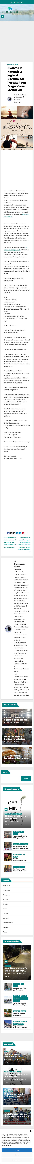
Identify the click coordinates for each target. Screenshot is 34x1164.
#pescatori (17, 102)
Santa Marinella (8, 922)
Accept (17, 1150)
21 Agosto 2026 (11, 821)
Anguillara (11, 64)
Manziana (6, 899)
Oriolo (5, 909)
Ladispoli (6, 918)
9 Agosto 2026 (11, 973)
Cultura (14, 813)
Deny (17, 1155)
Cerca (5, 772)
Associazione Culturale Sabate (21, 670)
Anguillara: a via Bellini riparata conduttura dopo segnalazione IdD (16, 971)
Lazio (26, 844)
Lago (16, 64)
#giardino (17, 100)
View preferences (17, 1160)
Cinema (22, 854)
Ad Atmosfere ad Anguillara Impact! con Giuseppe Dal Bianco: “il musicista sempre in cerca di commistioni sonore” (24, 543)
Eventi (15, 856)
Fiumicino (6, 927)
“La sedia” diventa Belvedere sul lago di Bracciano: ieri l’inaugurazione (19, 1005)
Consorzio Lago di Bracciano (18, 998)
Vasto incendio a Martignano (19, 1014)
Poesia (15, 986)
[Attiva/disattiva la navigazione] (31, 16)
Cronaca (23, 1011)
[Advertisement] (17, 44)
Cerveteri (6, 913)
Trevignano (6, 895)
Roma (5, 932)
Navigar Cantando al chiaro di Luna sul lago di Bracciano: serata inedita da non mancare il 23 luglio (10, 542)
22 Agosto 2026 (11, 1059)
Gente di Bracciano (20, 635)
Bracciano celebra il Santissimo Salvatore (14, 737)
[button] (31, 1131)
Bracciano (7, 813)
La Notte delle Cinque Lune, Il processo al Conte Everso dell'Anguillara (20, 654)
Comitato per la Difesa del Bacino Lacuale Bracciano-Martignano (21, 679)
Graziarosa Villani (21, 95)
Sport (10, 1091)
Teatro (19, 813)
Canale (5, 904)
